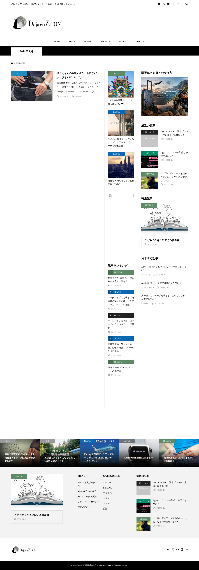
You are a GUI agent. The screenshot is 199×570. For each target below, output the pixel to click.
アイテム (107, 493)
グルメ (106, 498)
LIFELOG (140, 41)
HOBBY (87, 41)
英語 (105, 508)
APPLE (72, 41)
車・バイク (146, 275)
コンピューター (147, 287)
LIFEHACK (105, 41)
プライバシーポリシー (88, 502)
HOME (57, 41)
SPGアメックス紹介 (87, 496)
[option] (20, 452)
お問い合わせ (84, 507)
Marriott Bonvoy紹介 (87, 491)
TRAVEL (123, 41)
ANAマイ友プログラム (87, 484)
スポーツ (107, 503)
